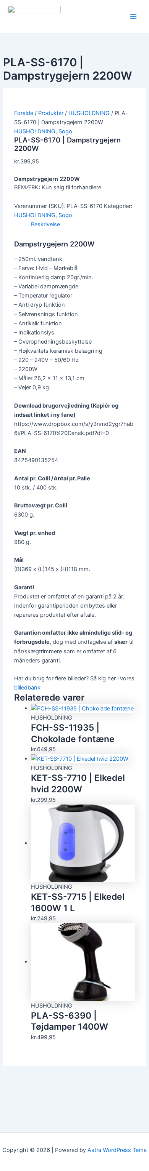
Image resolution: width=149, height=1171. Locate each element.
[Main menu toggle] (133, 16)
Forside (23, 113)
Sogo (65, 131)
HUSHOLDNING (89, 113)
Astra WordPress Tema (117, 1150)
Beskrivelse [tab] (45, 224)
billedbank (27, 687)
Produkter (50, 113)
